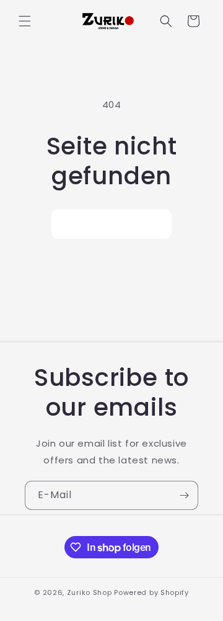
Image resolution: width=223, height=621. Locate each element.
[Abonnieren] (184, 495)
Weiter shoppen (111, 224)
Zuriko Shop (89, 592)
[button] (24, 21)
